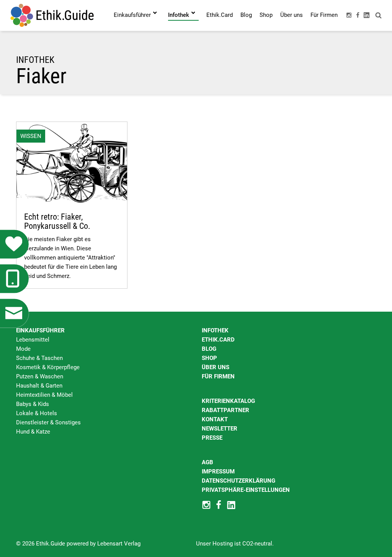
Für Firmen (218, 376)
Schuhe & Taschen (39, 358)
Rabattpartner (225, 410)
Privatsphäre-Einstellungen (246, 489)
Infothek (215, 330)
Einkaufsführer (40, 330)
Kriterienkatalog (228, 401)
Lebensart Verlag (118, 543)
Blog (209, 348)
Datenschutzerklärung (238, 480)
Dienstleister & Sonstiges (48, 422)
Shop (209, 358)
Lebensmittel (32, 339)
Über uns (215, 367)
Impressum (218, 471)
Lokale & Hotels (36, 413)
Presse (212, 437)
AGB (207, 462)
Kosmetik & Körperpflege (48, 367)
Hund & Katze (33, 431)
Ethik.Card (218, 339)
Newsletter (219, 428)
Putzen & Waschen (39, 376)
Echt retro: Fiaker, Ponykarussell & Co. (57, 221)
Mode (23, 348)
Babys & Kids (32, 404)
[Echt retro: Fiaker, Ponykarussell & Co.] (71, 162)
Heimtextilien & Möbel (44, 394)
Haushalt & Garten (39, 385)
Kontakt (215, 419)
